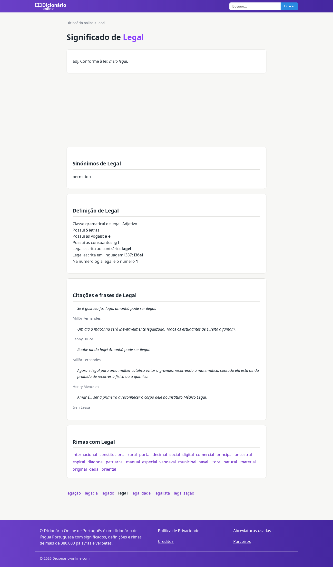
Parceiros (242, 541)
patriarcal (115, 462)
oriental (109, 469)
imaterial (247, 462)
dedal (94, 469)
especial (149, 462)
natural (230, 462)
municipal (187, 462)
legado (108, 493)
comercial (205, 454)
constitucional (112, 454)
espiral (79, 462)
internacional (85, 454)
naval (203, 462)
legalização (184, 493)
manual (133, 462)
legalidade (141, 493)
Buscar (289, 6)
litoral (216, 462)
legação (74, 493)
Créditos (166, 541)
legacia (91, 493)
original (80, 469)
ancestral (243, 454)
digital (188, 454)
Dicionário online (80, 22)
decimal (160, 454)
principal (224, 454)
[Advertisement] (166, 112)
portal (144, 454)
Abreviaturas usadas (252, 530)
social (174, 454)
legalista (162, 493)
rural (132, 454)
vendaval (167, 462)
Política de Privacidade (178, 530)
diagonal (96, 462)
